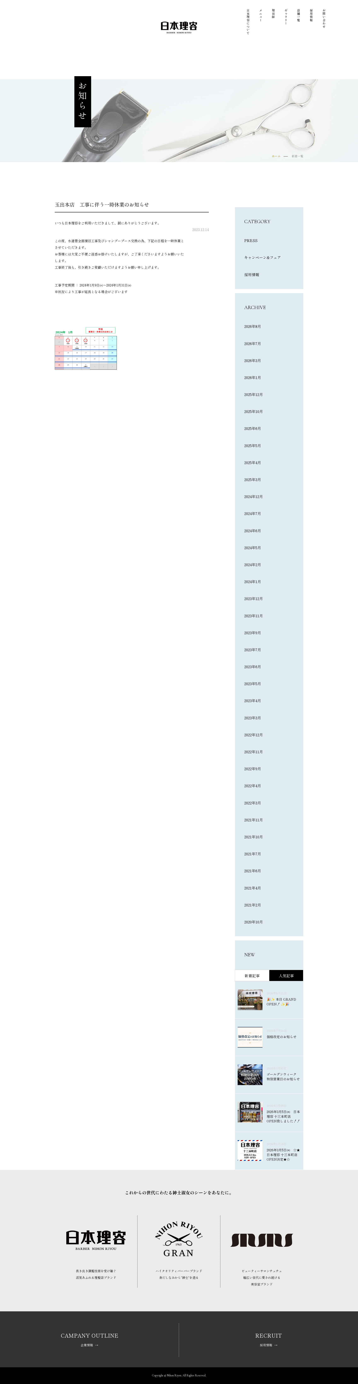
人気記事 (286, 975)
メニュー (260, 15)
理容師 (273, 14)
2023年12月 (253, 598)
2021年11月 (253, 819)
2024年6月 (252, 530)
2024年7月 (252, 513)
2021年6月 (252, 870)
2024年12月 (253, 496)
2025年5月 (252, 445)
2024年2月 (252, 564)
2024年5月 (252, 547)
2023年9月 (252, 632)
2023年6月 (252, 666)
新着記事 (252, 975)
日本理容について (248, 22)
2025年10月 (253, 411)
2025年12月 (253, 394)
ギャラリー (286, 17)
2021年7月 (252, 853)
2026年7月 (252, 343)
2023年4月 (252, 700)
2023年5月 (252, 683)
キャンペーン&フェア (262, 257)
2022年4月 (252, 785)
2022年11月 (253, 751)
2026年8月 (252, 326)
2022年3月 (252, 802)
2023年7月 (252, 649)
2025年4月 (252, 462)
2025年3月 (252, 479)
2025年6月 (252, 428)
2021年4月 (252, 888)
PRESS (251, 240)
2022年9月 (252, 768)
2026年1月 (252, 377)
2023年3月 (252, 717)
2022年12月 (253, 734)
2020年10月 (253, 921)
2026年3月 (252, 360)
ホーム (276, 156)
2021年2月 (252, 904)
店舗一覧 (298, 15)
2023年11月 (253, 615)
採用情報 (311, 15)
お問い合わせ (324, 18)
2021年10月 (253, 836)
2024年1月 (252, 581)
